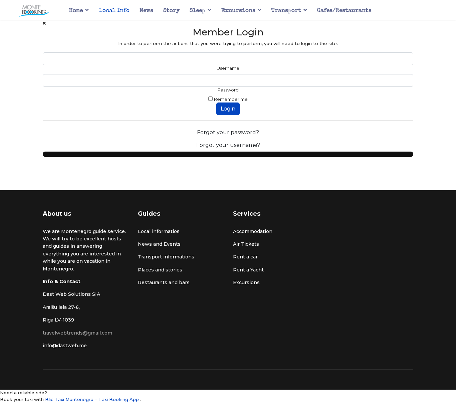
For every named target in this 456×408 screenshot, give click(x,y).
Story (171, 11)
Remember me (231, 99)
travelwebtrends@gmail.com (77, 333)
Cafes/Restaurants (344, 11)
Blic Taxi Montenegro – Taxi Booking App (92, 399)
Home (76, 11)
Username (228, 68)
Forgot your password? (228, 132)
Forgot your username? (228, 145)
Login (228, 109)
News (146, 11)
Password (228, 89)
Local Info (114, 11)
